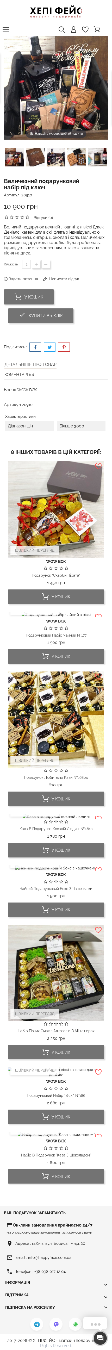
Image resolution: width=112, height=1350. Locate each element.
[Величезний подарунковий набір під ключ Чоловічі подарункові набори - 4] (76, 157)
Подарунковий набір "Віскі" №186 (56, 1095)
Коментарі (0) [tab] (19, 374)
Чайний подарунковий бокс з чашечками (56, 889)
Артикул (12, 404)
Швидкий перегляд (34, 550)
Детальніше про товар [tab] (30, 364)
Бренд (10, 389)
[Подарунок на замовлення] (35, 157)
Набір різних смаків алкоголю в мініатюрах (56, 1031)
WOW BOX (27, 390)
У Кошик (33, 297)
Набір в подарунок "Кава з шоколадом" (56, 1155)
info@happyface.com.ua (49, 1257)
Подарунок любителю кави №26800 (56, 777)
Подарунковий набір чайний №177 (56, 635)
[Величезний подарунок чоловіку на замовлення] (14, 157)
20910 (26, 195)
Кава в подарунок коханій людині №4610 (56, 829)
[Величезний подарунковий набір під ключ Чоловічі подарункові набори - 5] (97, 157)
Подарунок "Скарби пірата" (56, 575)
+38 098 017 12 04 (50, 1271)
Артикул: (12, 195)
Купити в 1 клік (46, 314)
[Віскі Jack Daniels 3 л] (56, 157)
